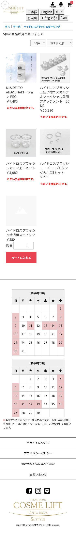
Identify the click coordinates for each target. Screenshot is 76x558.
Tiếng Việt (49, 17)
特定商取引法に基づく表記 (38, 464)
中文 (59, 11)
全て (7, 26)
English (46, 11)
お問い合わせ (38, 474)
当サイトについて (38, 443)
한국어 (32, 17)
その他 (16, 26)
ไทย (64, 17)
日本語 (32, 11)
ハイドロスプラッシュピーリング (42, 26)
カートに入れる (21, 258)
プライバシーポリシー (38, 453)
